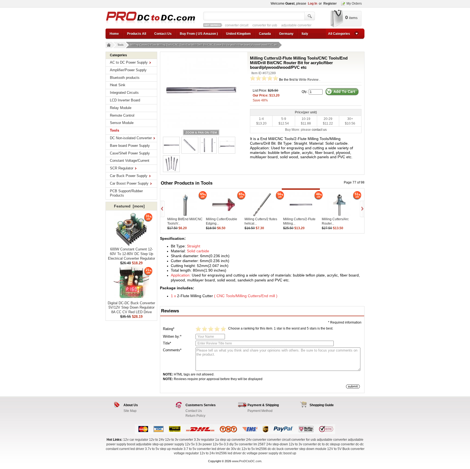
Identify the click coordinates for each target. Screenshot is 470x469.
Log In (312, 3)
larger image (201, 132)
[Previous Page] (162, 209)
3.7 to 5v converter (197, 449)
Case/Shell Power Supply (130, 153)
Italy (305, 34)
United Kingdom (238, 34)
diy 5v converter (241, 444)
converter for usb (264, 25)
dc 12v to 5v (246, 449)
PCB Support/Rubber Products (126, 193)
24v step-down (277, 444)
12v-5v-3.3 (221, 444)
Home (114, 34)
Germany (286, 34)
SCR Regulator (121, 168)
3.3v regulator (204, 440)
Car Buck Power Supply (128, 176)
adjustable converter (296, 25)
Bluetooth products (125, 78)
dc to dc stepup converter (336, 444)
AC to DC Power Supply (129, 62)
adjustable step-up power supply (160, 444)
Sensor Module (122, 123)
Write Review (309, 80)
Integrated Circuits (124, 93)
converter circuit (236, 25)
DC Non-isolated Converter (131, 138)
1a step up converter (230, 440)
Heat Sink (117, 85)
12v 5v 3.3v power (198, 444)
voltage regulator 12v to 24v (194, 453)
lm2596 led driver (229, 453)
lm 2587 (259, 444)
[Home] (109, 45)
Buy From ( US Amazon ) (199, 34)
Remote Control (122, 115)
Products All (136, 34)
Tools (120, 44)
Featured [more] (129, 206)
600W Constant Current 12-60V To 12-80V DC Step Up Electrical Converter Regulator (131, 253)
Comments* (172, 350)
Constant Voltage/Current (129, 161)
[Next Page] (361, 209)
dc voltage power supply (260, 453)
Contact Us (163, 34)
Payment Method (260, 411)
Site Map (130, 411)
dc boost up (287, 453)
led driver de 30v (224, 449)
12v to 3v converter (179, 440)
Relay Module (120, 108)
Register (330, 3)
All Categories (339, 34)
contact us (319, 130)
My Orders (354, 3)
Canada (265, 34)
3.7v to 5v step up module (164, 449)
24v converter (256, 440)
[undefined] (201, 90)
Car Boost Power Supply (129, 183)
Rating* (168, 329)
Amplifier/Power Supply (128, 70)
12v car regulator (135, 440)
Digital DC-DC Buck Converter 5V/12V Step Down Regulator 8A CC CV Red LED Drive (131, 307)
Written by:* (172, 336)
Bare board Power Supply (130, 146)
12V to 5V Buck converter (345, 449)
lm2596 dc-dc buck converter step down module (291, 449)
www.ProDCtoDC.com (246, 461)
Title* (167, 343)
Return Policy (195, 416)
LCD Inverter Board (125, 100)
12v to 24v (156, 440)
